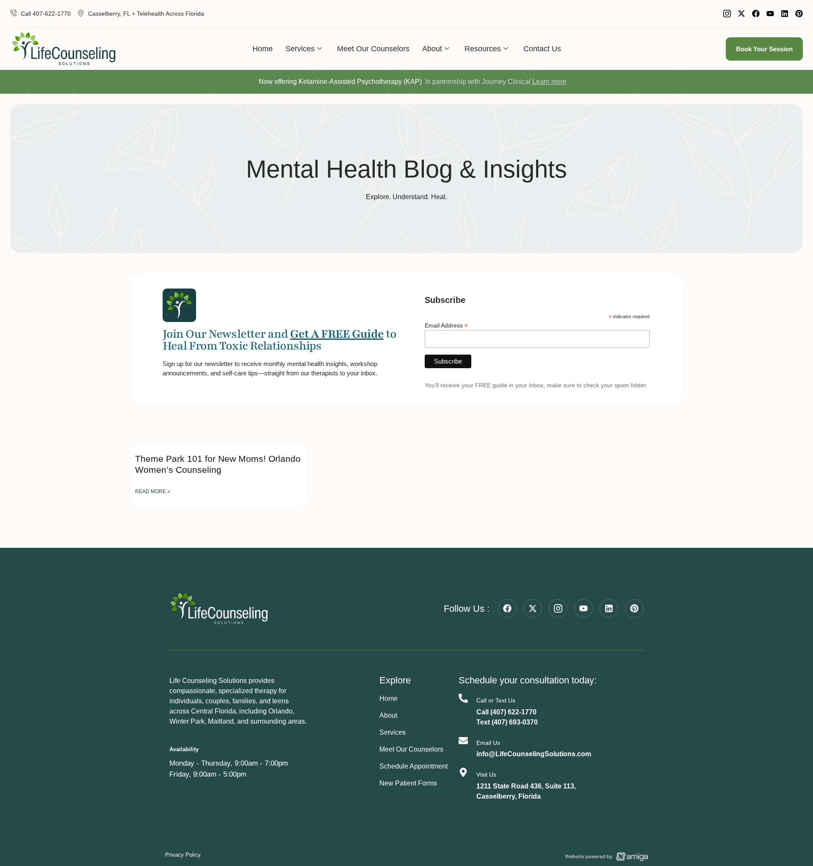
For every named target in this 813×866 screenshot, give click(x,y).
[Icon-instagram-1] (727, 13)
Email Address (446, 325)
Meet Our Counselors (373, 48)
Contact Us (542, 48)
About (432, 48)
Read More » (152, 491)
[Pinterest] (799, 13)
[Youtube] (770, 13)
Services (300, 48)
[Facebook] (756, 13)
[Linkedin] (784, 13)
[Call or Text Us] (463, 698)
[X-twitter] (741, 13)
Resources (483, 48)
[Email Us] (463, 740)
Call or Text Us (495, 700)
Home (262, 48)
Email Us (488, 742)
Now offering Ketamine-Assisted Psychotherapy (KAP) (340, 81)
